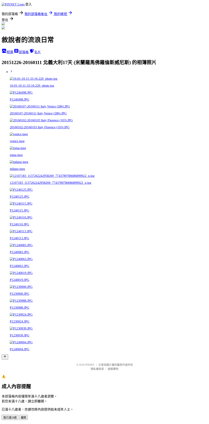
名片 (37, 52)
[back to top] (5, 357)
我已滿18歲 (10, 417)
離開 (23, 417)
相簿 (10, 52)
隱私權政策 (97, 368)
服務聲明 (113, 368)
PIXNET (89, 364)
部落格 (24, 52)
